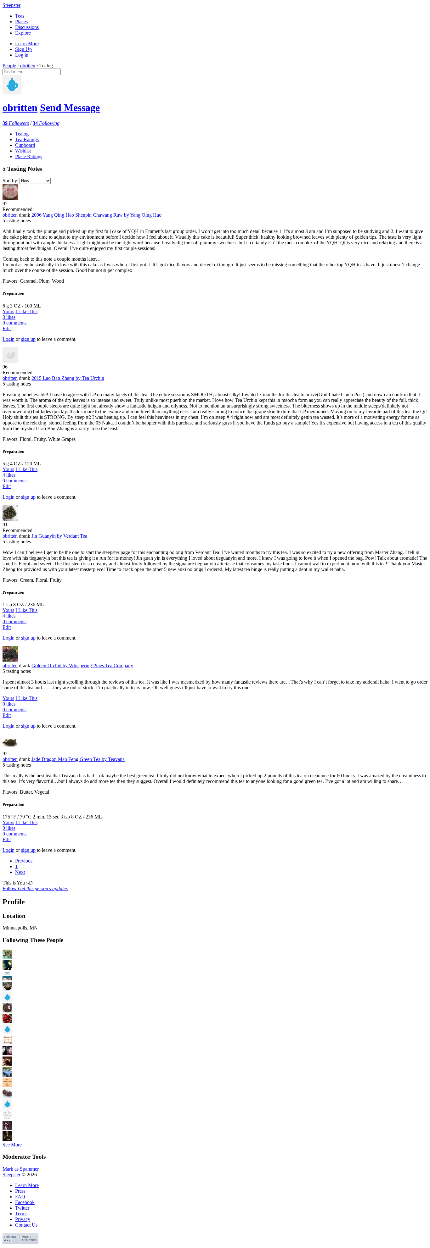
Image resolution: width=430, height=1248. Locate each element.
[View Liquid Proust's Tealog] (7, 968)
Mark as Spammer (21, 1169)
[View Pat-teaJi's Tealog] (7, 1064)
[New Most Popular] (34, 180)
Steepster (11, 5)
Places (21, 21)
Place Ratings (28, 156)
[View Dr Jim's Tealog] (7, 989)
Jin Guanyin (59, 536)
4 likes (9, 475)
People (9, 65)
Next (20, 872)
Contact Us (26, 1225)
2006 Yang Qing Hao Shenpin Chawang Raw (96, 215)
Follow (35, 888)
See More (12, 1144)
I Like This (26, 311)
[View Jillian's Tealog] (7, 1021)
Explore (23, 33)
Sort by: (10, 180)
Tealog (22, 133)
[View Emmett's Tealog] (7, 1117)
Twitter (22, 1208)
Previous (23, 860)
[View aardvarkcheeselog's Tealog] (7, 1139)
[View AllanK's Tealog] (7, 1000)
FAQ (20, 1196)
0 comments (14, 322)
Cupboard (25, 145)
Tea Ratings (27, 139)
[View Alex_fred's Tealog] (7, 1032)
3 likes (9, 317)
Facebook (25, 1202)
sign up (28, 339)
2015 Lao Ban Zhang (67, 378)
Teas (19, 16)
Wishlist (23, 150)
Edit (7, 328)
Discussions (27, 27)
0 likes (9, 704)
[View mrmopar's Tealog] (7, 1075)
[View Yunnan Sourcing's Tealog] (7, 1043)
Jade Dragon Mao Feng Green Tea (78, 759)
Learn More (27, 43)
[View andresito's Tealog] (7, 1096)
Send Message (70, 107)
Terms (21, 1213)
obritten (27, 65)
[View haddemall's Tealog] (7, 1107)
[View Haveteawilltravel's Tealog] (7, 1085)
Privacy (22, 1219)
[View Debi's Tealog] (7, 1053)
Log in (21, 55)
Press (20, 1191)
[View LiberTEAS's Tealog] (7, 957)
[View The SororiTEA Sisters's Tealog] (7, 978)
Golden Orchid (82, 665)
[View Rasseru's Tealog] (7, 1128)
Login (8, 339)
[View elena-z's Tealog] (7, 1010)
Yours (8, 311)
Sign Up (23, 49)
